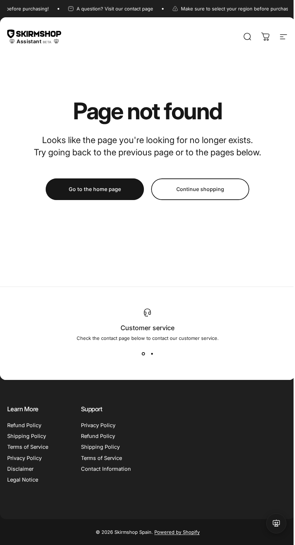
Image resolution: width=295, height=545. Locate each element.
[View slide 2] (152, 354)
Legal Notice (22, 480)
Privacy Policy (24, 458)
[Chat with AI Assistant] (276, 523)
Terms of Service (27, 447)
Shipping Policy (26, 436)
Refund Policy (24, 425)
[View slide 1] (143, 354)
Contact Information (106, 469)
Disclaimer (20, 469)
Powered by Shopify (177, 532)
